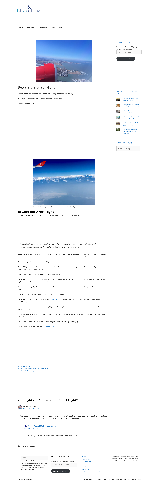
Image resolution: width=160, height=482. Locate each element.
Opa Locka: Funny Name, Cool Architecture (34, 369)
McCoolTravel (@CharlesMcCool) (42, 426)
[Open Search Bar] (139, 27)
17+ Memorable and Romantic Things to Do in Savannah (132, 131)
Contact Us (85, 469)
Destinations (43, 27)
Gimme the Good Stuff (125, 59)
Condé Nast (49, 327)
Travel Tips (30, 27)
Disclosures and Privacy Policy (92, 472)
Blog (53, 27)
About (61, 27)
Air (21, 367)
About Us (85, 467)
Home (21, 27)
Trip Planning (26, 367)
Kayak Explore (55, 299)
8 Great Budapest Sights (28, 371)
